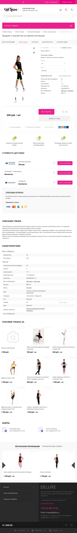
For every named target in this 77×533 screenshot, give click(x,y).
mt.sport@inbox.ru (52, 512)
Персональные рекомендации (27, 446)
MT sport (29, 287)
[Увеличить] (19, 70)
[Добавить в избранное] (34, 48)
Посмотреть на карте (47, 503)
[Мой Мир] (65, 127)
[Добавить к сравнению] (34, 52)
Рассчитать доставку (33, 127)
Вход (46, 2)
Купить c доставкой (65, 163)
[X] (67, 127)
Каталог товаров (11, 26)
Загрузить (64, 90)
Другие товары (63, 302)
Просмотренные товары (52, 446)
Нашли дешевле (15, 127)
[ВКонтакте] (59, 127)
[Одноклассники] (62, 127)
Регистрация (53, 2)
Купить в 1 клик (54, 118)
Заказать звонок (67, 2)
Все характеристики (65, 75)
